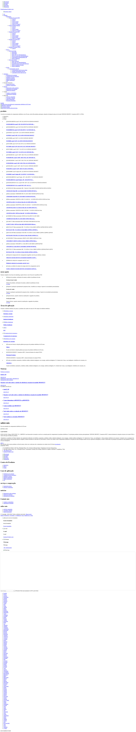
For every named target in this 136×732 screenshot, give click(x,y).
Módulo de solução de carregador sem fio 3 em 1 (17, 263)
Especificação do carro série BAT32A (20, 63)
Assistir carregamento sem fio (18, 71)
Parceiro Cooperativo (11, 85)
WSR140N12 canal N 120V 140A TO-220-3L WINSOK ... (20, 168)
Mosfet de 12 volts (28, 515)
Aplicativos (9, 363)
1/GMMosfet (18, 515)
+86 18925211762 (7, 450)
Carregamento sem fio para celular (19, 70)
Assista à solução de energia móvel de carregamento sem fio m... (21, 268)
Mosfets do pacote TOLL (14, 47)
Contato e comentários (11, 93)
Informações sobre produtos (12, 88)
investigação (57, 444)
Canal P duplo (15, 23)
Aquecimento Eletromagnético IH (19, 57)
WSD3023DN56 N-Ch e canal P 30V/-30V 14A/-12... (18, 185)
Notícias (5, 86)
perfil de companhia (10, 96)
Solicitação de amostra (11, 94)
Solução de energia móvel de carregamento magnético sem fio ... (21, 257)
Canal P (13, 20)
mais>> (2, 443)
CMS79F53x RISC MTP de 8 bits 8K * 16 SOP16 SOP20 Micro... (22, 213)
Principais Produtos (11, 355)
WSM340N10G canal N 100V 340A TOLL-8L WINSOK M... (20, 157)
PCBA (7, 67)
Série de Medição (16, 58)
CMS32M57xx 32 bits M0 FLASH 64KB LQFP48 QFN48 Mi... (21, 246)
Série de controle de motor (18, 65)
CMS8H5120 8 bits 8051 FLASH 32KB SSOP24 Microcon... (20, 218)
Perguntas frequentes (11, 100)
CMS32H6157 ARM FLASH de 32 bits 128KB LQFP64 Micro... (21, 241)
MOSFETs (8, 16)
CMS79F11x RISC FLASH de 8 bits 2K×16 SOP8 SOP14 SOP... (21, 202)
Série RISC (14, 53)
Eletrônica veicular (10, 77)
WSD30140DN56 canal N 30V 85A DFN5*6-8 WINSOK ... (20, 124)
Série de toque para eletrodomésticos (20, 56)
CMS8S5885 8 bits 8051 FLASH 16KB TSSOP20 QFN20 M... (21, 196)
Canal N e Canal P (16, 24)
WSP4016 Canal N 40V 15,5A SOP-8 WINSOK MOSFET (20, 135)
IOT (4, 330)
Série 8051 (14, 52)
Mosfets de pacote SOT (14, 39)
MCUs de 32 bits (13, 59)
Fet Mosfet (12, 515)
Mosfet (2, 515)
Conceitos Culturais (10, 98)
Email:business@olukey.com (7, 9)
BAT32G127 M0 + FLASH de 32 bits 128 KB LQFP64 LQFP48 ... (22, 252)
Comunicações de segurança (12, 76)
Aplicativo (5, 74)
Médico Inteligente (10, 80)
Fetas (22, 515)
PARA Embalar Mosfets (14, 25)
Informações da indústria (11, 89)
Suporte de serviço (10, 84)
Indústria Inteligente (10, 79)
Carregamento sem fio (14, 68)
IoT (7, 81)
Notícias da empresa (10, 90)
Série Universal (15, 61)
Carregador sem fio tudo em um (19, 72)
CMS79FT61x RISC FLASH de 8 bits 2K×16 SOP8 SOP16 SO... (21, 207)
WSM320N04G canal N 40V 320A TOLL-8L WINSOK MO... (21, 163)
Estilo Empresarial (10, 99)
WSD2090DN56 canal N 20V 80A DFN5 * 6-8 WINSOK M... (20, 129)
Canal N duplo (15, 21)
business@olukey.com (8, 451)
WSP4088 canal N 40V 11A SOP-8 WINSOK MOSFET (19, 141)
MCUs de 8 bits (12, 51)
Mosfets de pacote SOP (14, 31)
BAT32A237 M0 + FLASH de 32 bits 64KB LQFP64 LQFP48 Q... (22, 229)
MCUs (7, 49)
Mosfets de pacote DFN (14, 17)
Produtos (5, 15)
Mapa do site (29, 514)
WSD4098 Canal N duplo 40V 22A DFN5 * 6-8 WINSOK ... (20, 174)
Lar (4, 14)
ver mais (8, 284)
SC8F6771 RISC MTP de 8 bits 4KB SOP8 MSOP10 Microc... (21, 224)
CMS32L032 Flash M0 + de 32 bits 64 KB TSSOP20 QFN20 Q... (21, 191)
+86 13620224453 (7, 547)
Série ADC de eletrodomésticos (19, 54)
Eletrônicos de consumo (11, 75)
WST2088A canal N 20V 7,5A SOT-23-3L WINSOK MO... (20, 152)
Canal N (14, 19)
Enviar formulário (7, 526)
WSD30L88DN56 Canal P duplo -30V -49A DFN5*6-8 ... (20, 179)
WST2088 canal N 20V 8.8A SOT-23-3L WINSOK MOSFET (20, 146)
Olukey (8, 347)
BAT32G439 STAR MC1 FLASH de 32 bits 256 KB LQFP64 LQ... (22, 235)
